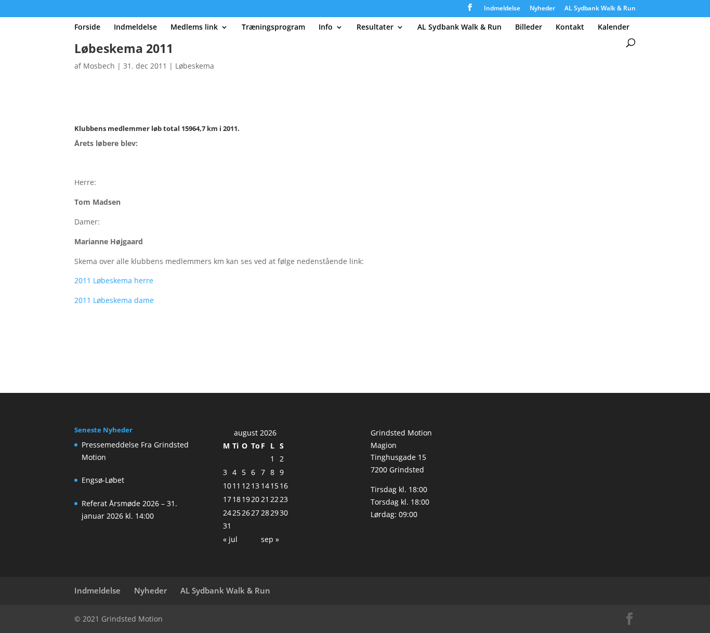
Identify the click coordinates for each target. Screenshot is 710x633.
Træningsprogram (273, 27)
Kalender (613, 27)
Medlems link (194, 27)
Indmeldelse (502, 8)
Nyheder (542, 8)
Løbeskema (194, 66)
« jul (230, 539)
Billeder (528, 27)
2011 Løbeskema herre (113, 280)
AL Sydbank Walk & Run (600, 8)
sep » (270, 539)
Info (326, 27)
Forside (87, 27)
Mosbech (99, 66)
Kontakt (570, 27)
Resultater (375, 27)
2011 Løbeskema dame (114, 300)
